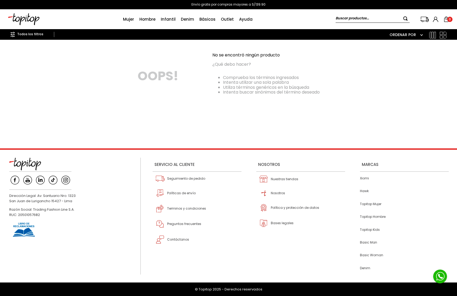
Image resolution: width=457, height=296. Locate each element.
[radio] (432, 35)
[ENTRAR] (436, 19)
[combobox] (373, 19)
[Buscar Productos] (406, 18)
